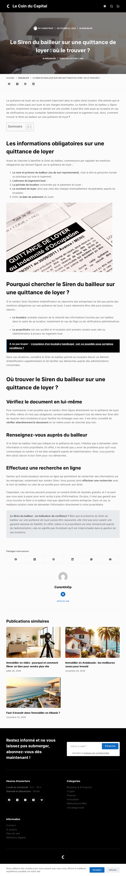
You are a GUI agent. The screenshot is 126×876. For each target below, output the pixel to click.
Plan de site (13, 833)
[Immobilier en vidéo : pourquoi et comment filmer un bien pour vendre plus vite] (33, 642)
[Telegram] (41, 800)
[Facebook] (9, 84)
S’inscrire (110, 746)
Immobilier (87, 28)
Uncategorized (75, 807)
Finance (71, 795)
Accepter (97, 870)
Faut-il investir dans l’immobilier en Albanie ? (33, 712)
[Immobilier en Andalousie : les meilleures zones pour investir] (92, 642)
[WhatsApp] (91, 559)
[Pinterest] (25, 84)
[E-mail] (110, 559)
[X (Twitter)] (17, 84)
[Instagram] (25, 800)
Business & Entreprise (79, 787)
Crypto (71, 791)
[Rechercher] (111, 6)
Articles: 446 (63, 601)
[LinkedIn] (33, 84)
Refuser (113, 870)
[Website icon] (63, 594)
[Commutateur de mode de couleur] (104, 6)
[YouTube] (33, 800)
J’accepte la (90, 753)
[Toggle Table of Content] (27, 126)
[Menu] (118, 6)
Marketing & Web (77, 803)
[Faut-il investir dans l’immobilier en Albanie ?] (33, 692)
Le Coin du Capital (30, 6)
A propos (11, 829)
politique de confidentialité (96, 753)
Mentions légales (16, 837)
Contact (11, 825)
